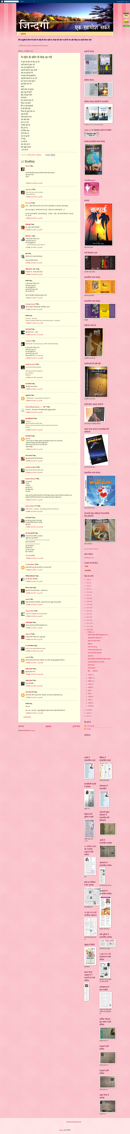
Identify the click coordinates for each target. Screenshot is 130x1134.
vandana (88, 729)
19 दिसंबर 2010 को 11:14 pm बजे (34, 663)
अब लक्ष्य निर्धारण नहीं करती (94, 653)
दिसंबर (90, 632)
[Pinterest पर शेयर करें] (54, 155)
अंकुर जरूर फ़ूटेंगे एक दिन (94, 641)
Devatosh (28, 203)
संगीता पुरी (28, 224)
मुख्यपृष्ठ (48, 726)
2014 (88, 617)
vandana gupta (90, 726)
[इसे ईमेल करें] (46, 155)
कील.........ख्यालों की (93, 671)
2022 (88, 592)
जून (89, 690)
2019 (88, 601)
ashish (27, 599)
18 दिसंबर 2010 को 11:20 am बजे (34, 335)
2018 (88, 604)
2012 (88, 623)
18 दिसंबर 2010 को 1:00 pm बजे (33, 377)
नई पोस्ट (21, 726)
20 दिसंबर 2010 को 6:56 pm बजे (33, 686)
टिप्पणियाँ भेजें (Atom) (29, 730)
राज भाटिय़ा (28, 384)
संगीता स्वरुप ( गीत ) (30, 269)
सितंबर (90, 681)
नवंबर (89, 675)
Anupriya (28, 341)
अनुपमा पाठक (28, 680)
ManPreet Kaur (30, 364)
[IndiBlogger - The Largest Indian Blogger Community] (91, 195)
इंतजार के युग (91, 665)
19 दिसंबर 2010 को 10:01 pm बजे (34, 651)
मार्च (89, 700)
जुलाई (90, 687)
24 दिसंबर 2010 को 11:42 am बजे (34, 713)
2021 (88, 595)
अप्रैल (90, 697)
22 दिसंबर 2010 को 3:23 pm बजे (33, 697)
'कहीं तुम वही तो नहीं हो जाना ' (95, 638)
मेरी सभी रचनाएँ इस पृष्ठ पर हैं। (74, 1122)
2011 (88, 626)
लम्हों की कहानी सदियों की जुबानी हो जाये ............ (99, 635)
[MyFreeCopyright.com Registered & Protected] (33, 45)
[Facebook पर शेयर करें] (52, 155)
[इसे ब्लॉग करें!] (48, 155)
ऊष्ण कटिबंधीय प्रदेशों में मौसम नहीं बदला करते (99, 659)
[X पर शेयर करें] (50, 155)
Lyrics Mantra (29, 373)
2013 (88, 620)
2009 (88, 710)
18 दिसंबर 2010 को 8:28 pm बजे (33, 511)
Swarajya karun (30, 304)
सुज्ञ (26, 253)
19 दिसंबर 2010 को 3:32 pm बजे (33, 593)
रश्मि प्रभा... (28, 236)
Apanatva (28, 189)
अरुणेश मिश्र (28, 622)
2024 (88, 586)
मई (89, 693)
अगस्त (90, 684)
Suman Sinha (29, 611)
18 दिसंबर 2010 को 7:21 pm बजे (33, 500)
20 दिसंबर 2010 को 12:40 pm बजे (34, 674)
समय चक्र (28, 329)
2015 (88, 614)
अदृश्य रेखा (90, 656)
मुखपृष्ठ (23, 33)
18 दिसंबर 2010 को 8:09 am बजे (33, 183)
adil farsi (28, 634)
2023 (88, 589)
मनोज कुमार (28, 518)
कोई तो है (90, 644)
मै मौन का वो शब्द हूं (92, 647)
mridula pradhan (30, 467)
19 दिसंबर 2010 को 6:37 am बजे (33, 570)
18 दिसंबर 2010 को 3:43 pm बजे (33, 401)
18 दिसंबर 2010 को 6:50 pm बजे (33, 472)
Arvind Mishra (30, 564)
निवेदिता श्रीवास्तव (30, 576)
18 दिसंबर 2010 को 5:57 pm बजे (33, 461)
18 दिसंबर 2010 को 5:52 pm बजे (33, 449)
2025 (88, 583)
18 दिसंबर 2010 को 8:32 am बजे (33, 230)
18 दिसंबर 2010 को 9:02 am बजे (33, 263)
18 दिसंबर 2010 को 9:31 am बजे (33, 298)
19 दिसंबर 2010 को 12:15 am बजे (34, 558)
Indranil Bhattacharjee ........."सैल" (35, 407)
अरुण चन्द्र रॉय (29, 692)
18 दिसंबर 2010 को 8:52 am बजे (33, 247)
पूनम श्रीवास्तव (29, 418)
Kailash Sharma (30, 479)
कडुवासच (27, 395)
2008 (88, 713)
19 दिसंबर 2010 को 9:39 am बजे (33, 581)
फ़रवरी (90, 703)
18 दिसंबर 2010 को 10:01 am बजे (34, 323)
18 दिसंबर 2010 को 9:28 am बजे (33, 274)
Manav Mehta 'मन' (31, 506)
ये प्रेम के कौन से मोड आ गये (94, 650)
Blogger (61, 1130)
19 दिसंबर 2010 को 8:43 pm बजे (33, 639)
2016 (88, 611)
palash (27, 657)
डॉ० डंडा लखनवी (29, 533)
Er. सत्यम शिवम (29, 646)
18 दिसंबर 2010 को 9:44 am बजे (33, 309)
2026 (88, 580)
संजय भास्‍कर (28, 455)
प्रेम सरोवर (28, 436)
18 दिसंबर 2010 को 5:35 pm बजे (33, 430)
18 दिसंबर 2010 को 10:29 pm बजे (34, 527)
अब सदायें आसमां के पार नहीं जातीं (96, 662)
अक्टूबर (90, 678)
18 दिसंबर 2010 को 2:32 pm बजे (33, 389)
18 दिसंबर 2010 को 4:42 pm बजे (33, 412)
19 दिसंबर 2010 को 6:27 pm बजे (33, 628)
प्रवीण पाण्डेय (28, 669)
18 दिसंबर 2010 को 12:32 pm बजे (34, 358)
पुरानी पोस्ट (76, 726)
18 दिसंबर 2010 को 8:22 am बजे (33, 197)
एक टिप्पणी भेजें (27, 717)
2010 (88, 629)
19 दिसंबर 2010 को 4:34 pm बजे (33, 605)
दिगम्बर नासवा (28, 588)
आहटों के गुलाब (91, 668)
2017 (88, 608)
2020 (88, 598)
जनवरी (90, 706)
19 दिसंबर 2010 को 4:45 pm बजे (33, 616)
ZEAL (27, 166)
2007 (88, 716)
